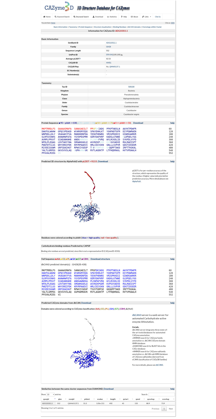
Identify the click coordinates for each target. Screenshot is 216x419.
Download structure (100, 259)
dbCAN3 (136, 315)
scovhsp (165, 399)
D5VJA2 (109, 55)
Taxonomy (73, 27)
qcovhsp (150, 399)
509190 (131, 87)
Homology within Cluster (152, 27)
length (113, 399)
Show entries (51, 394)
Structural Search (82, 17)
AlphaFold (136, 181)
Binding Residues (120, 27)
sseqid (71, 399)
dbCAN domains (134, 27)
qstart (125, 399)
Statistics (113, 17)
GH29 (108, 47)
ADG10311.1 (111, 43)
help (172, 123)
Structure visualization (102, 27)
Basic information (61, 27)
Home (48, 17)
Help (125, 17)
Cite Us (158, 17)
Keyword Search (63, 17)
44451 (108, 63)
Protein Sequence (85, 27)
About (135, 17)
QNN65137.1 (114, 67)
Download (99, 17)
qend (138, 399)
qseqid (46, 399)
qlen (60, 399)
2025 (173, 23)
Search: (145, 394)
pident (87, 399)
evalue (100, 399)
